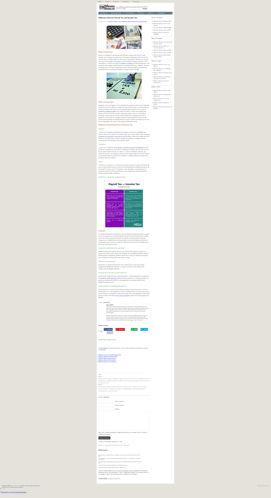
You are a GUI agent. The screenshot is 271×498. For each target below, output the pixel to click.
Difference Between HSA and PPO (162, 52)
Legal (119, 21)
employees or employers (127, 63)
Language (161, 13)
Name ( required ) (119, 401)
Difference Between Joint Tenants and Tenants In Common (162, 77)
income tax (111, 478)
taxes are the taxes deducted (122, 295)
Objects (150, 13)
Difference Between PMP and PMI (162, 27)
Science (141, 13)
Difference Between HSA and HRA (162, 50)
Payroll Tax (117, 478)
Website (117, 409)
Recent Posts (106, 302)
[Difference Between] (107, 10)
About (107, 1)
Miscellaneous (116, 13)
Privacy (3, 488)
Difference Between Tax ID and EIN (107, 356)
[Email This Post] (99, 348)
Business (103, 13)
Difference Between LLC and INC (162, 30)
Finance (116, 21)
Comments (266, 485)
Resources (136, 1)
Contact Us (125, 1)
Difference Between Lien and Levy (107, 358)
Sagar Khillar (110, 305)
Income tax (101, 105)
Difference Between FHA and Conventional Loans (161, 47)
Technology (130, 13)
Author (100, 302)
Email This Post (104, 348)
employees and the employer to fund (110, 278)
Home (100, 1)
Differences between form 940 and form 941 (109, 355)
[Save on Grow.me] (129, 329)
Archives (115, 1)
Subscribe (261, 485)
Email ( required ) (119, 405)
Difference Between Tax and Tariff (107, 361)
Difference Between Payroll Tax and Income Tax (134, 21)
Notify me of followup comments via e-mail (111, 441)
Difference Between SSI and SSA (107, 360)
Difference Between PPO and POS (162, 21)
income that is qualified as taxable (107, 111)
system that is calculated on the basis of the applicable (130, 147)
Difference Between (14, 485)
